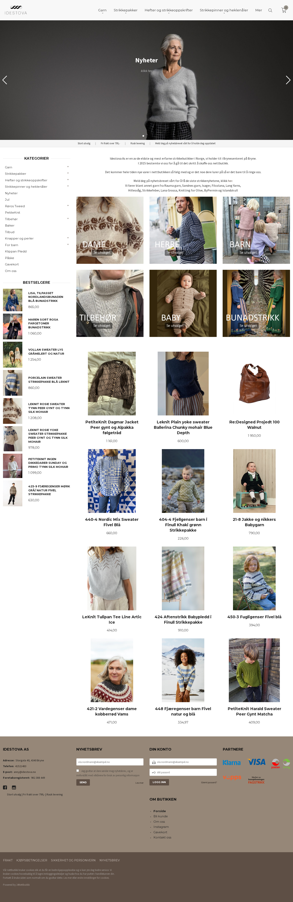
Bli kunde (160, 816)
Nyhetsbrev (109, 860)
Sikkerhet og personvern (73, 860)
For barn (11, 245)
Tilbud (9, 232)
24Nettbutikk (23, 884)
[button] (288, 80)
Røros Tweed (15, 206)
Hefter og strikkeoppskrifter (26, 180)
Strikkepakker (15, 174)
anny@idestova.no (25, 772)
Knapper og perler (19, 238)
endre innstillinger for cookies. (93, 877)
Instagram (161, 827)
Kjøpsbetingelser (31, 860)
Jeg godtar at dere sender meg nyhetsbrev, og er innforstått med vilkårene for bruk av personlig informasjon (108, 773)
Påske (9, 258)
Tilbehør (11, 219)
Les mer (140, 782)
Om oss (10, 271)
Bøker (9, 225)
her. (230, 181)
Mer (258, 10)
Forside (159, 811)
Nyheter (11, 193)
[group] (146, 80)
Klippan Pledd (16, 251)
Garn (8, 167)
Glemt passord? (209, 782)
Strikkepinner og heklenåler (26, 186)
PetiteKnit (12, 212)
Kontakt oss (162, 837)
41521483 (20, 766)
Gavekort (12, 264)
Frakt (8, 860)
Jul (7, 199)
